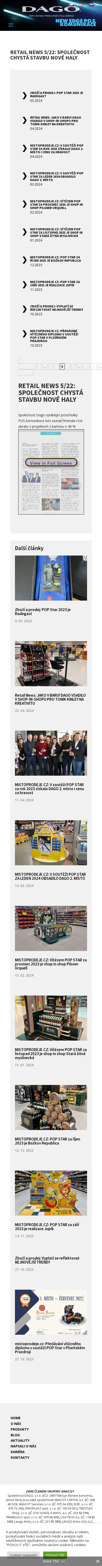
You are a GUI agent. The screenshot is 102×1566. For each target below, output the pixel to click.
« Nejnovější (26, 364)
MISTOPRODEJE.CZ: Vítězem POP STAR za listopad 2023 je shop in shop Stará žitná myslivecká (56, 232)
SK (95, 5)
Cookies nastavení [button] (23, 1555)
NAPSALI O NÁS (23, 1446)
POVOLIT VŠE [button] (55, 1555)
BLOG (15, 1435)
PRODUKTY (20, 1429)
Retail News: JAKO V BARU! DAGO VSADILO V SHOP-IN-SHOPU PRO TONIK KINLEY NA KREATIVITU (55, 120)
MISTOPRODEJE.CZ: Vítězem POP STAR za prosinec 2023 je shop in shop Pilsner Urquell (56, 204)
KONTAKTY (20, 1457)
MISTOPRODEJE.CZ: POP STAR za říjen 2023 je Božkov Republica (55, 259)
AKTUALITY (20, 1440)
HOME (16, 1418)
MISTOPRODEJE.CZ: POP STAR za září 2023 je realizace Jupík (55, 283)
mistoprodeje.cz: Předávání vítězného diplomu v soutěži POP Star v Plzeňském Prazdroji (54, 336)
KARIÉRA (18, 1452)
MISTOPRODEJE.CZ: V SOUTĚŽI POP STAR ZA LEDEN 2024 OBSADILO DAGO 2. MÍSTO (56, 176)
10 (86, 366)
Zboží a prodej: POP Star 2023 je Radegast (56, 94)
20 (94, 366)
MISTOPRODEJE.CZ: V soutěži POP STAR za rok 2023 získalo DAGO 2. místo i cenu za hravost (56, 148)
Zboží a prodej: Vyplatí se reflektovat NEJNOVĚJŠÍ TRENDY (56, 308)
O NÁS (16, 1423)
